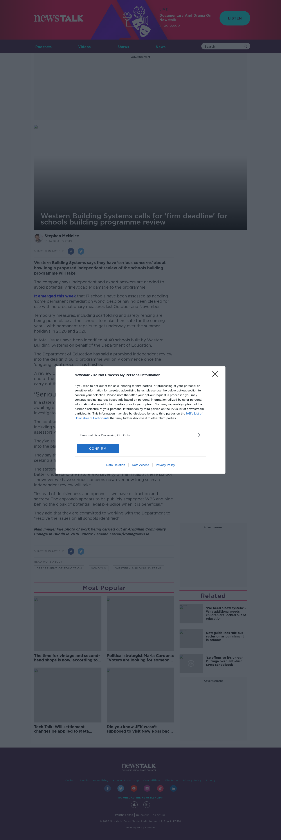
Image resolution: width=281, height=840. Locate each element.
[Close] (216, 375)
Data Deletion (115, 465)
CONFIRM (98, 448)
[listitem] (140, 435)
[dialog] (140, 420)
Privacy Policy (165, 465)
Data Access (140, 465)
